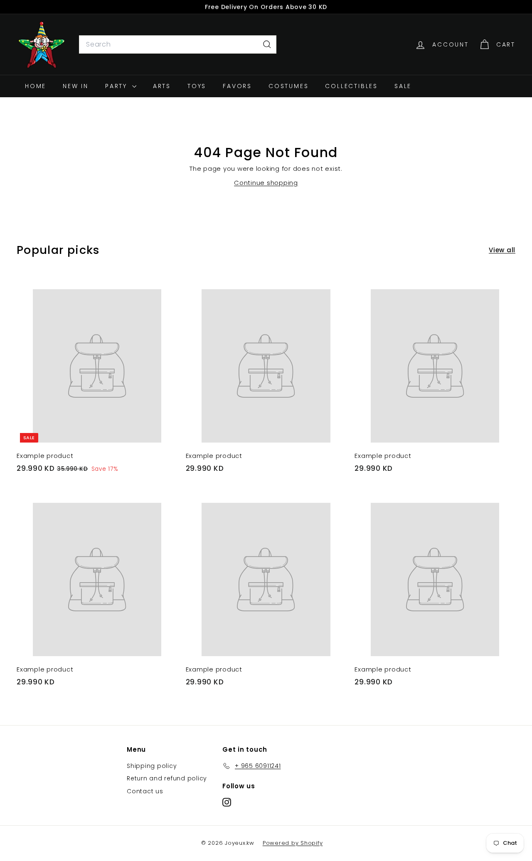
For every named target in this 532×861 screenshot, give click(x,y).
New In (76, 86)
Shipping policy (152, 766)
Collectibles (351, 86)
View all (502, 250)
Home (35, 86)
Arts (162, 86)
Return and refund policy (167, 778)
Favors (237, 86)
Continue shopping (266, 182)
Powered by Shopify (293, 843)
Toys (196, 86)
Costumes (288, 86)
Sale (402, 86)
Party (117, 86)
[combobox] (177, 44)
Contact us (145, 791)
